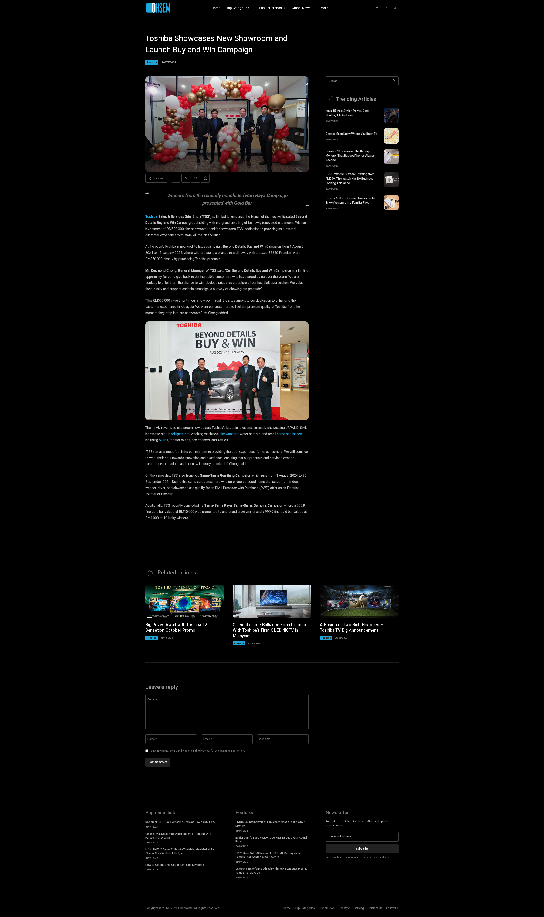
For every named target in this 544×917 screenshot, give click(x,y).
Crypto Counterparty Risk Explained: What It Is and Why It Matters (270, 824)
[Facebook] (377, 7)
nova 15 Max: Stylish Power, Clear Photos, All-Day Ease (348, 113)
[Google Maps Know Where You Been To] (391, 136)
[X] (395, 7)
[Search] (394, 81)
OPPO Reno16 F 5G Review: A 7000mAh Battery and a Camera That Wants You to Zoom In (268, 855)
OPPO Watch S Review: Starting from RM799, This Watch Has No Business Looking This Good (350, 178)
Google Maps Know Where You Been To (351, 134)
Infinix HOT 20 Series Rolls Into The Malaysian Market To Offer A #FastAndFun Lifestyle (179, 851)
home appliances (289, 433)
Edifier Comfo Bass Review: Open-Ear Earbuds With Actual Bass (271, 839)
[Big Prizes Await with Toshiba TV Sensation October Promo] (184, 601)
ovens (163, 440)
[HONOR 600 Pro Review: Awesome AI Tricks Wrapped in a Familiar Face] (391, 202)
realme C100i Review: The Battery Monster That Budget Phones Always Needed (350, 155)
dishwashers (229, 433)
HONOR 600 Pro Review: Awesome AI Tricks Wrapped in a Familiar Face (350, 200)
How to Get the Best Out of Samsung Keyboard (174, 865)
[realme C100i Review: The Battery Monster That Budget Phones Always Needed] (391, 156)
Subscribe (362, 849)
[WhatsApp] (205, 178)
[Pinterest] (195, 178)
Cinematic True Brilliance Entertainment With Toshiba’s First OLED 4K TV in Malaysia (270, 630)
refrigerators (180, 433)
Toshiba (152, 62)
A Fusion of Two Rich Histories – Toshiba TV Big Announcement (351, 627)
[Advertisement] (362, 250)
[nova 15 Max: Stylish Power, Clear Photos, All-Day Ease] (391, 115)
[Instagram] (386, 7)
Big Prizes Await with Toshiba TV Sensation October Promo (176, 627)
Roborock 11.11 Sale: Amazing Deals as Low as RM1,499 (180, 822)
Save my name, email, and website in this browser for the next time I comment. (198, 751)
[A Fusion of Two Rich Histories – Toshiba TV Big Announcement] (359, 601)
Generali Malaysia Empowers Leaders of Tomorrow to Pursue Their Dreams (178, 836)
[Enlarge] (303, 327)
